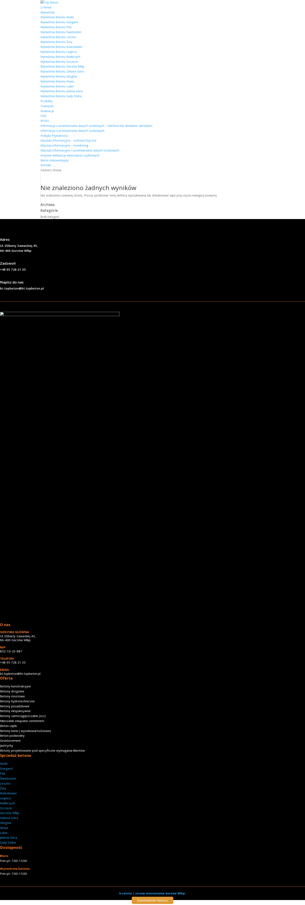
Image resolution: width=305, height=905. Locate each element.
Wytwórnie (47, 12)
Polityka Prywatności (54, 136)
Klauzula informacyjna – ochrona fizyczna (68, 140)
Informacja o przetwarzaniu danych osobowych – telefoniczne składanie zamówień (96, 126)
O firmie (45, 7)
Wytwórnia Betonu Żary (56, 42)
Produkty (46, 101)
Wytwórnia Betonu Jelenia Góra (61, 91)
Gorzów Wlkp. (10, 813)
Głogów (5, 823)
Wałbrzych (7, 803)
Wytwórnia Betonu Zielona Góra (62, 71)
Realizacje (47, 111)
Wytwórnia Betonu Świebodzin (61, 32)
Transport (47, 106)
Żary (3, 788)
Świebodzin (8, 778)
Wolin (4, 763)
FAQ (43, 116)
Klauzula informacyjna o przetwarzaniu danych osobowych (79, 150)
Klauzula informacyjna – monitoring (64, 145)
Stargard (6, 768)
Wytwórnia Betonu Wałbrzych (60, 57)
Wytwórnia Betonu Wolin (57, 17)
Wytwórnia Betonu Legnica (58, 52)
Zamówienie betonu (152, 900)
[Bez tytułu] (60, 315)
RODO (44, 121)
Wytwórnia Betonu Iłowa (57, 81)
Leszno (5, 783)
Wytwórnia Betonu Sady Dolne (61, 96)
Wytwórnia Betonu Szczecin (59, 62)
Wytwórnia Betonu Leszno (58, 37)
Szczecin (6, 808)
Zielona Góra (9, 818)
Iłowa (4, 828)
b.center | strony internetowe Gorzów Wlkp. (152, 893)
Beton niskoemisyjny (54, 160)
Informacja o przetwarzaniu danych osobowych (72, 131)
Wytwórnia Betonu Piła (55, 27)
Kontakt (45, 165)
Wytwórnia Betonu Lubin (57, 86)
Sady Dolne (8, 842)
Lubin (3, 833)
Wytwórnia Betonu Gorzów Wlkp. (62, 66)
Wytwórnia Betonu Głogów (58, 76)
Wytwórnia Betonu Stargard (59, 22)
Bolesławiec (8, 793)
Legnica (5, 798)
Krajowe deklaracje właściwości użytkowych (70, 155)
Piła (2, 773)
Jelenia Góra (8, 837)
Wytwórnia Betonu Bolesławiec (61, 47)
